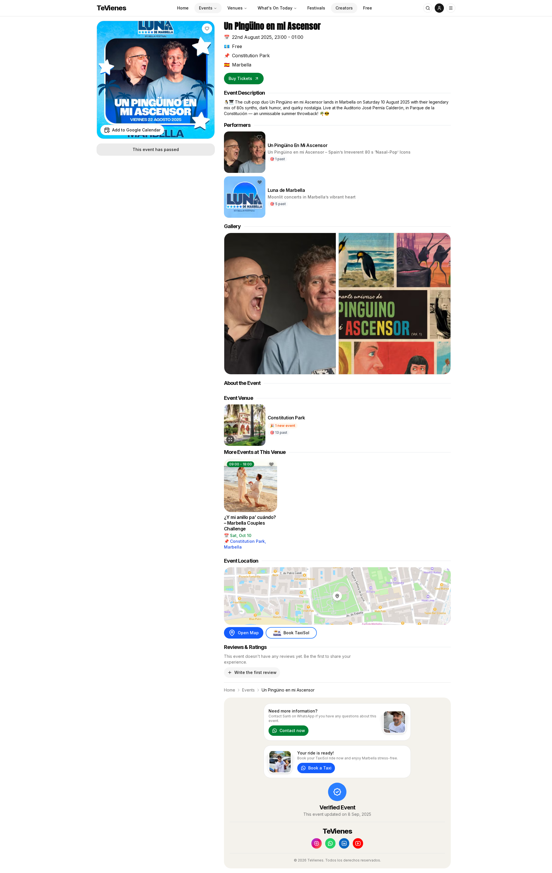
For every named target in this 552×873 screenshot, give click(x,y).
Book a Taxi (319, 767)
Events (205, 7)
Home (183, 7)
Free (367, 7)
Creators (344, 7)
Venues (235, 7)
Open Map (248, 632)
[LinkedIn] (344, 843)
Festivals (316, 7)
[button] (207, 28)
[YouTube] (358, 843)
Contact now (292, 730)
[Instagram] (316, 843)
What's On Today (275, 7)
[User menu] (439, 8)
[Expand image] (230, 439)
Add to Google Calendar (136, 129)
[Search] (427, 8)
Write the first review (255, 672)
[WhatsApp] (330, 843)
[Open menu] (450, 8)
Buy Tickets (240, 78)
